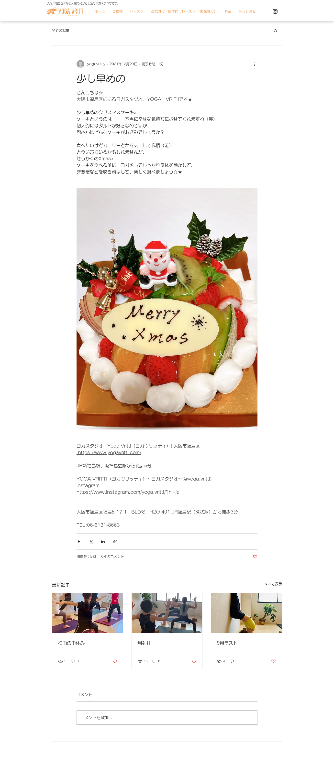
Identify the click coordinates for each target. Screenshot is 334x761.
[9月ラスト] (246, 613)
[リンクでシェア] (114, 541)
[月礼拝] (167, 613)
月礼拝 (144, 643)
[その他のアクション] (254, 64)
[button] (275, 30)
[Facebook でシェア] (79, 541)
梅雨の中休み (71, 643)
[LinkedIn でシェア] (102, 541)
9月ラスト (227, 643)
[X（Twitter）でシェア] (91, 541)
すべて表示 (273, 584)
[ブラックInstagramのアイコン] (275, 11)
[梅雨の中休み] (87, 613)
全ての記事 (60, 30)
